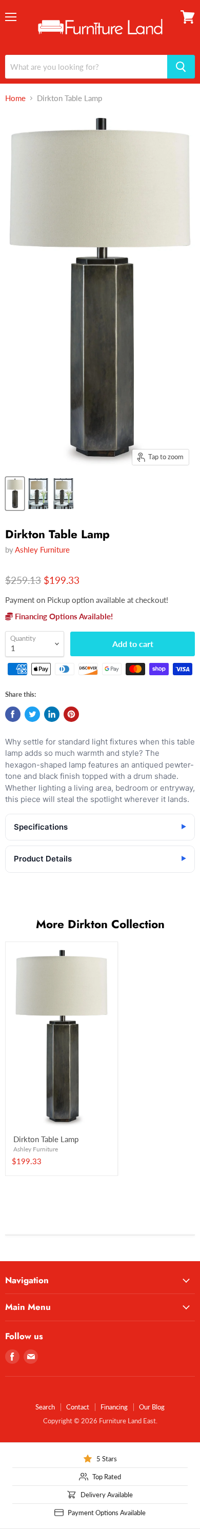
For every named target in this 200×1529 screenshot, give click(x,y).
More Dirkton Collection (100, 924)
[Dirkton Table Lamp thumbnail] (15, 493)
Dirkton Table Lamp (45, 1139)
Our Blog (152, 1407)
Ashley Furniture (42, 549)
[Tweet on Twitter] (32, 714)
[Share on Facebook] (13, 714)
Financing (114, 1407)
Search (45, 1407)
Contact (77, 1407)
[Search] (181, 67)
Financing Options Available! (63, 616)
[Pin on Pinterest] (71, 714)
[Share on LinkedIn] (51, 714)
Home (15, 98)
